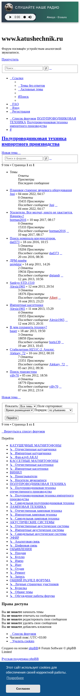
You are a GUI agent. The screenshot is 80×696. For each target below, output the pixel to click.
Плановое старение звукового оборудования (41, 190)
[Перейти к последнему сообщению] (56, 205)
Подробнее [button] (15, 678)
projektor (16, 264)
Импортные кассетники (26, 305)
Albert (53, 297)
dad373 (14, 242)
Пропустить (10, 59)
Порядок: (41, 410)
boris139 (55, 342)
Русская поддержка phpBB (20, 659)
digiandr (54, 275)
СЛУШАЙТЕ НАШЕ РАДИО (37, 7)
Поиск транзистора (23, 371)
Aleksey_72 (17, 353)
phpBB (33, 648)
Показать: (12, 406)
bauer (13, 331)
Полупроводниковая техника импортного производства (34, 141)
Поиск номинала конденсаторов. (33, 238)
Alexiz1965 (17, 286)
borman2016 (18, 220)
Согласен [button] (23, 688)
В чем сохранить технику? (28, 327)
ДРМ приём (18, 260)
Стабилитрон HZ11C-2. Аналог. (32, 349)
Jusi (12, 194)
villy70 (14, 375)
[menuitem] (31, 85)
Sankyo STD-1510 (22, 282)
